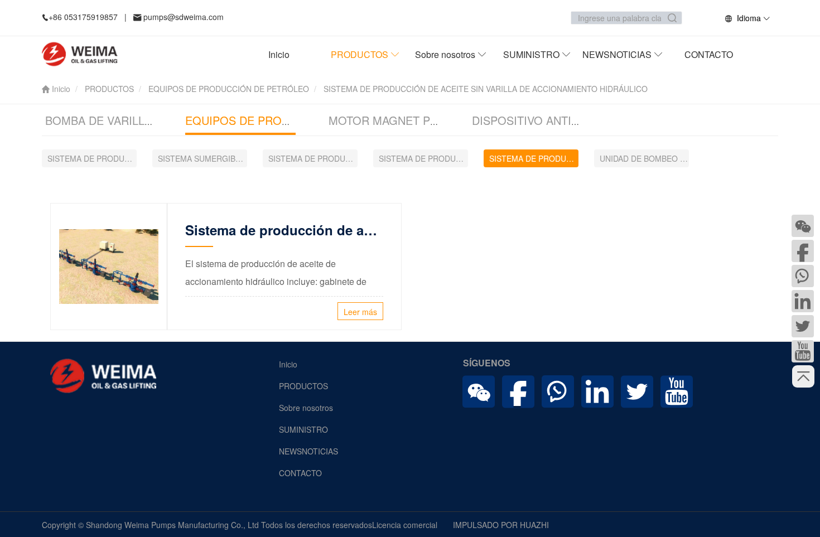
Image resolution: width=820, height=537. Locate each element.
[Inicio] (84, 54)
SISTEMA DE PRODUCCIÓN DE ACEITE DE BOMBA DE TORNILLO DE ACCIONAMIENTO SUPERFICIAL (92, 158)
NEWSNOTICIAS (618, 54)
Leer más (360, 311)
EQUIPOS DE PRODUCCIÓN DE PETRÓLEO (228, 88)
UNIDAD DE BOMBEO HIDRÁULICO (644, 158)
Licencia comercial (404, 524)
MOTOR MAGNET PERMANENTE (414, 120)
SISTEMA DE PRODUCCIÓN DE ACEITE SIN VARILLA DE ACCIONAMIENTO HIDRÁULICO (533, 158)
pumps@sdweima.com (183, 16)
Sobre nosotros (446, 54)
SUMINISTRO (532, 54)
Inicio (279, 54)
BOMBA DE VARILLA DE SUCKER (130, 120)
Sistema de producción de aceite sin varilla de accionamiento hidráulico (284, 230)
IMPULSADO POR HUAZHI (501, 524)
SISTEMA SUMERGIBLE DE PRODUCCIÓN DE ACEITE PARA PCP (202, 158)
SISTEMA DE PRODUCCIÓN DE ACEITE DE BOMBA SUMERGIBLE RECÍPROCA (423, 158)
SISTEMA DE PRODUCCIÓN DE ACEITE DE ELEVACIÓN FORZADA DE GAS (313, 158)
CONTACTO (300, 472)
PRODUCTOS (360, 54)
